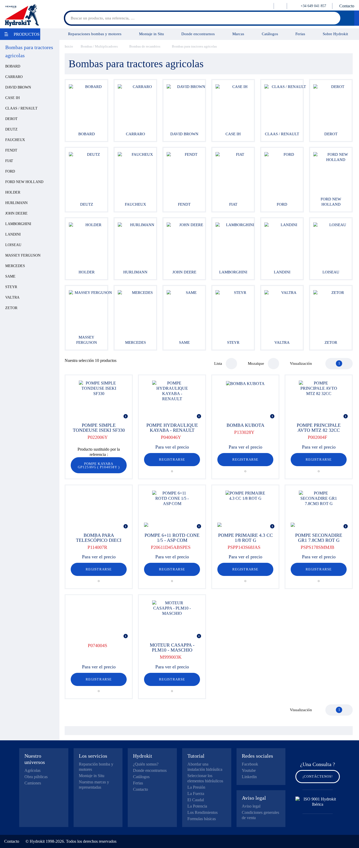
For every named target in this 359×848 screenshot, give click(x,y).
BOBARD (12, 66)
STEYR (11, 287)
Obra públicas (36, 776)
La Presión (196, 787)
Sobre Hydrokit (335, 34)
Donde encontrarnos (198, 34)
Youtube (249, 770)
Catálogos (270, 34)
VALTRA (12, 297)
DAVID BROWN (18, 87)
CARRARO (14, 77)
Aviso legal (251, 806)
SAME (10, 276)
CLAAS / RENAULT (21, 108)
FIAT (9, 161)
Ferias (300, 34)
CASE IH (12, 98)
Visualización (301, 363)
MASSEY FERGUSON (22, 255)
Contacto (346, 6)
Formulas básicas (201, 818)
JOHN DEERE (16, 213)
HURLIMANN (16, 203)
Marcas (238, 34)
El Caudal (195, 800)
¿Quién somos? (145, 764)
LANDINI (13, 234)
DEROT (11, 119)
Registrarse (172, 459)
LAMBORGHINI (18, 224)
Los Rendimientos (202, 812)
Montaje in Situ (151, 34)
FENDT (11, 150)
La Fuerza (195, 793)
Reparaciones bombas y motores (94, 34)
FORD (10, 171)
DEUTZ (11, 129)
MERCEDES (15, 266)
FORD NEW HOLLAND (24, 182)
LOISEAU (13, 245)
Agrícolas (32, 770)
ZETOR (11, 308)
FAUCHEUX (15, 140)
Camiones (32, 783)
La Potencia (197, 806)
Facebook (250, 764)
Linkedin (249, 776)
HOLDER (12, 192)
